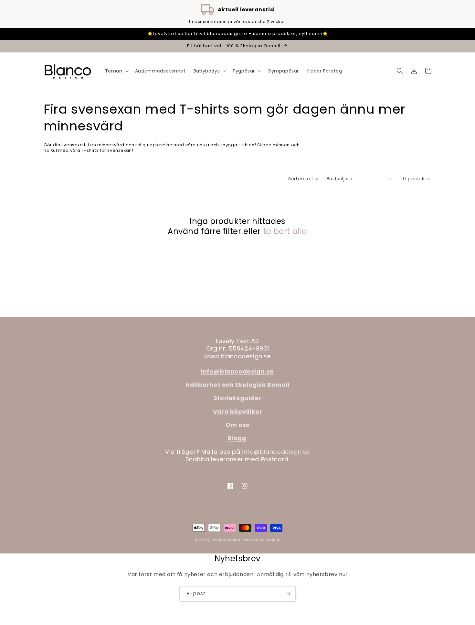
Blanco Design (226, 539)
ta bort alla (285, 231)
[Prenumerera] (288, 594)
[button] (116, 71)
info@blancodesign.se (276, 452)
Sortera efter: (304, 178)
